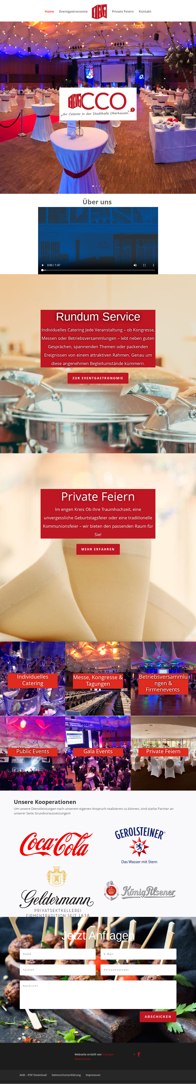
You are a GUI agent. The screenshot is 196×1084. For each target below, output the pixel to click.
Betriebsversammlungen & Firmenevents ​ (163, 683)
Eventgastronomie (73, 12)
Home (49, 12)
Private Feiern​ (163, 751)
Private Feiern (123, 12)
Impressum (93, 1075)
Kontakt (145, 12)
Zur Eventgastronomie (98, 378)
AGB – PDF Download (33, 1075)
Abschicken (158, 1016)
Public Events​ (32, 751)
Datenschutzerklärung (66, 1075)
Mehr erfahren (98, 549)
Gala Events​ (98, 751)
